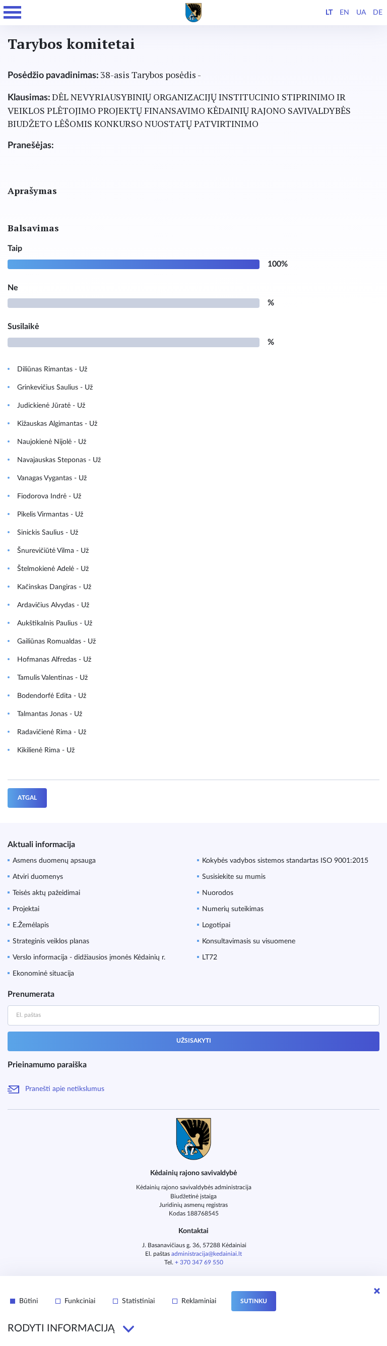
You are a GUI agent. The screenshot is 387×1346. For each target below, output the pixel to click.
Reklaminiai (198, 1301)
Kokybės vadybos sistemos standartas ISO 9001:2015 (285, 860)
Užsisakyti (193, 1041)
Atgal (27, 798)
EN (344, 12)
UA (361, 12)
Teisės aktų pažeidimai (46, 892)
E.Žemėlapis (31, 925)
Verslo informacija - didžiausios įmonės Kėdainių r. (89, 957)
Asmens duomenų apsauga (54, 860)
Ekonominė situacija (43, 973)
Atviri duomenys (38, 876)
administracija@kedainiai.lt (206, 1254)
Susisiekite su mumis (234, 876)
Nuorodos (217, 892)
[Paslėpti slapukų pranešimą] (376, 1291)
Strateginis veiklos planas (51, 941)
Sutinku (253, 1301)
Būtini (28, 1301)
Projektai (26, 909)
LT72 (209, 957)
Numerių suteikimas (233, 909)
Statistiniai (138, 1301)
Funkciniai (79, 1301)
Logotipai (216, 925)
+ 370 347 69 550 (199, 1262)
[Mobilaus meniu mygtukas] (12, 12)
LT (329, 12)
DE (377, 12)
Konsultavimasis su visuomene (248, 941)
